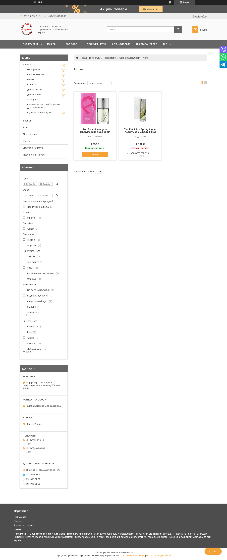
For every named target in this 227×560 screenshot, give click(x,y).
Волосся (71, 44)
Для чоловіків (121, 44)
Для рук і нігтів (96, 44)
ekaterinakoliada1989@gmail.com (43, 469)
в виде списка (205, 83)
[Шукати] (178, 29)
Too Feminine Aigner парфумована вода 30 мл (94, 130)
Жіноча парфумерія (129, 57)
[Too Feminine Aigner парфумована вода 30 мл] (95, 108)
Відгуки (27, 141)
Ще (165, 44)
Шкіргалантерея (146, 44)
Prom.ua (129, 552)
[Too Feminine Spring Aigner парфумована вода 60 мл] (140, 108)
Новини (17, 529)
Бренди (27, 120)
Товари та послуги (90, 57)
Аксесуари (32, 99)
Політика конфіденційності (158, 555)
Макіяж (51, 44)
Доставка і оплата (33, 148)
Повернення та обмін (34, 154)
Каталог (27, 64)
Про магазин (30, 134)
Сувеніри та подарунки (39, 112)
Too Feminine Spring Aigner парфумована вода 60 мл (140, 130)
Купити (95, 154)
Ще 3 (28, 351)
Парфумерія (30, 44)
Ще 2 (28, 315)
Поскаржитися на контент (133, 555)
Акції (25, 127)
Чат (216, 551)
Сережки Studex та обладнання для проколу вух (43, 106)
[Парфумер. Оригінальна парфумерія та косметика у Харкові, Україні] (27, 35)
